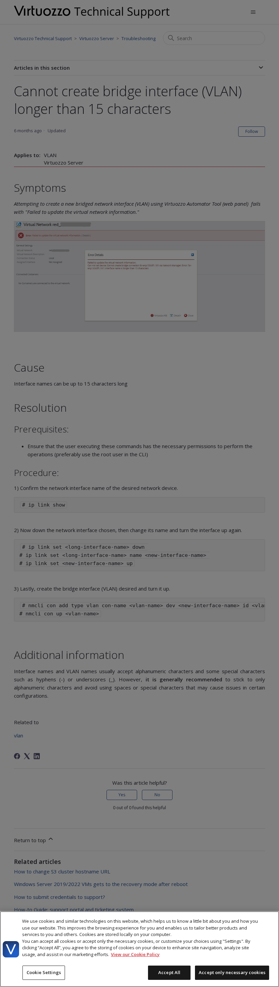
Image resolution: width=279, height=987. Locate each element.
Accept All (169, 972)
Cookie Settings (44, 972)
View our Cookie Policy (135, 954)
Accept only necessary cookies (232, 972)
